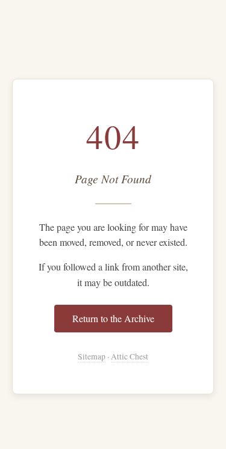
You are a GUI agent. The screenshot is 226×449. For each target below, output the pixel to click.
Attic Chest (129, 356)
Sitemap (91, 356)
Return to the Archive (113, 318)
